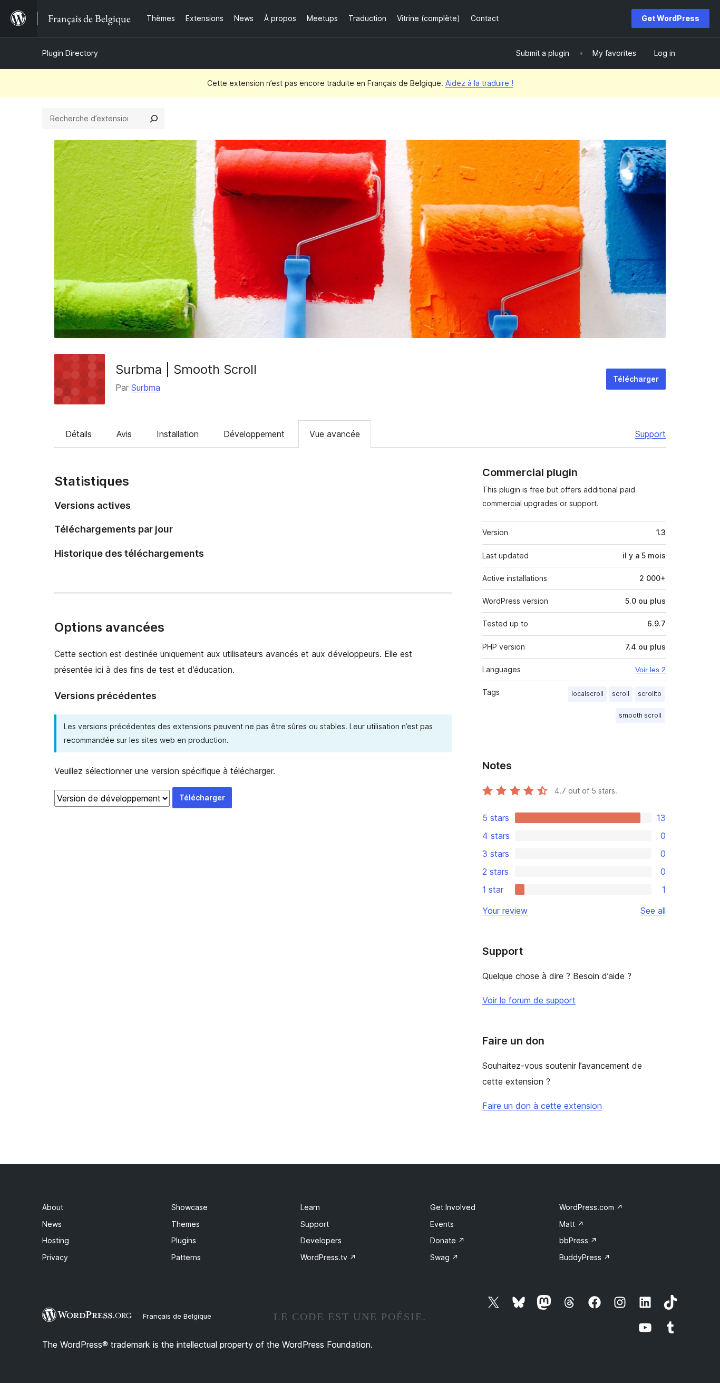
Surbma (145, 387)
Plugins (183, 1240)
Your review (505, 910)
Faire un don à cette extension (542, 1105)
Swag (444, 1257)
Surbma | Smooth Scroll (186, 369)
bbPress (578, 1240)
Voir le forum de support (529, 1000)
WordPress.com (591, 1207)
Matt (571, 1224)
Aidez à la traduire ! (479, 83)
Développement (254, 434)
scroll (620, 694)
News (52, 1224)
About (52, 1207)
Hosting (55, 1240)
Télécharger (636, 378)
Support (650, 434)
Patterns (186, 1257)
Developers (321, 1240)
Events (442, 1224)
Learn (310, 1207)
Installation (178, 434)
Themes (185, 1224)
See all (653, 910)
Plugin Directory (70, 53)
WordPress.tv (328, 1257)
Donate (447, 1240)
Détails (78, 434)
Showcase (189, 1207)
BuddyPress (584, 1257)
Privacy (55, 1257)
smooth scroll (640, 715)
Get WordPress (670, 18)
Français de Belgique (177, 1316)
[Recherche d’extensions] (153, 118)
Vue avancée (334, 434)
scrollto (649, 694)
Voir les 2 (650, 669)
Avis (124, 434)
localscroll (587, 694)
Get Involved (452, 1207)
